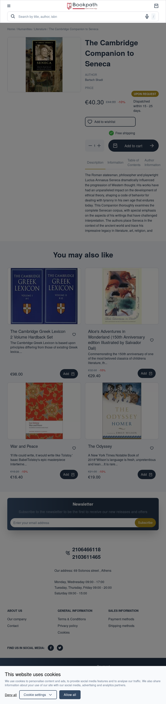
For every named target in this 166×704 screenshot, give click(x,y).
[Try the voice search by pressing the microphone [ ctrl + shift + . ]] (147, 16)
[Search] (13, 16)
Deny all (11, 694)
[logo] (82, 6)
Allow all (70, 694)
